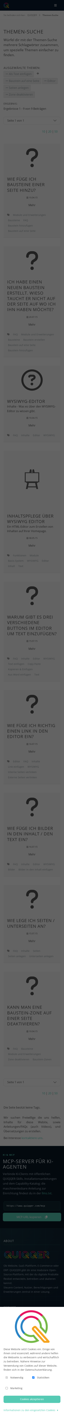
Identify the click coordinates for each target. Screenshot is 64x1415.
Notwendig (16, 1377)
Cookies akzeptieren (32, 1399)
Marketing (16, 1388)
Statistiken (43, 1377)
